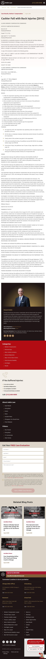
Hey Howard (8, 429)
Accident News (8, 416)
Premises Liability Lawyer (10, 617)
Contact (28, 624)
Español (28, 634)
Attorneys (28, 614)
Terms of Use (13, 485)
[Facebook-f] (7, 336)
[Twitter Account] (14, 642)
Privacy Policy (10, 477)
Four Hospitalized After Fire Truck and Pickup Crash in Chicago (11, 558)
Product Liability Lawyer (10, 619)
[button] (44, 2)
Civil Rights (7, 363)
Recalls (6, 365)
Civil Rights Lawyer (8, 627)
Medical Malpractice (9, 355)
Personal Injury (8, 349)
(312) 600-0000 (37, 3)
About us (28, 612)
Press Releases (8, 422)
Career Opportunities (31, 619)
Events (6, 411)
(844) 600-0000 (9, 592)
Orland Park (27, 597)
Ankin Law (4, 7)
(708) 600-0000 (31, 606)
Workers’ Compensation (10, 346)
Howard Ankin (8, 310)
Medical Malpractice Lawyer (11, 624)
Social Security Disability (11, 360)
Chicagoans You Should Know (12, 419)
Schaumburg (27, 583)
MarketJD (13, 645)
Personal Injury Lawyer (9, 614)
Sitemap (5, 653)
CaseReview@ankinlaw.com (15, 576)
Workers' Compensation (16, 13)
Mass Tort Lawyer (8, 629)
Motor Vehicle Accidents (10, 352)
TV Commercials (9, 435)
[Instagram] (5, 336)
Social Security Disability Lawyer (12, 632)
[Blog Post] (11, 513)
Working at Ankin (30, 617)
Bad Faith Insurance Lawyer (10, 634)
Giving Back (7, 408)
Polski (27, 632)
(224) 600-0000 (31, 592)
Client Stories (8, 438)
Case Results (13, 7)
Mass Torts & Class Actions (11, 357)
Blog (8, 7)
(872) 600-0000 (9, 606)
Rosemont (5, 597)
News (6, 413)
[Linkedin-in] (10, 336)
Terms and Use (14, 652)
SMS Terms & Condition (19, 477)
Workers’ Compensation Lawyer (11, 612)
